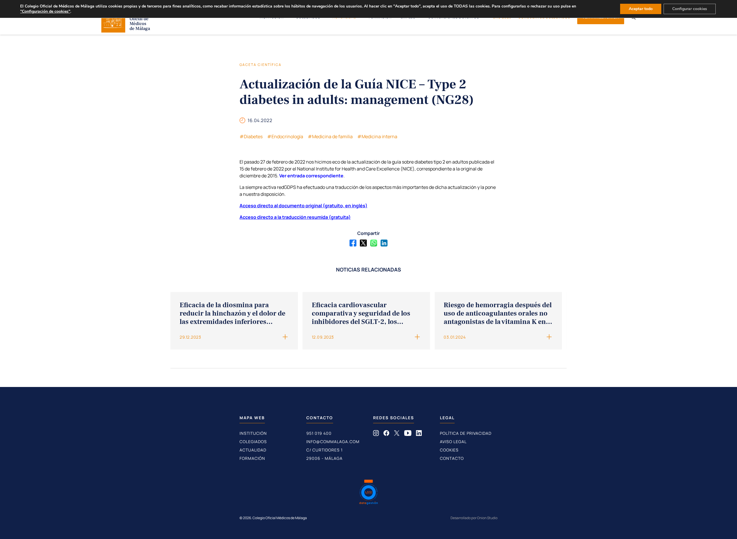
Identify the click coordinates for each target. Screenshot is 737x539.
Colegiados (253, 441)
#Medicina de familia (330, 136)
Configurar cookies (689, 9)
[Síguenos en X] (397, 434)
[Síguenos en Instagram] (376, 434)
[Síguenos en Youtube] (407, 434)
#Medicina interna (377, 136)
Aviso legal (453, 441)
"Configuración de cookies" (45, 11)
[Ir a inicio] (125, 31)
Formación (252, 458)
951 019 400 (319, 433)
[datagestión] (368, 493)
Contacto (452, 458)
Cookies (449, 450)
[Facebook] (352, 243)
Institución (253, 433)
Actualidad (253, 450)
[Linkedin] (384, 243)
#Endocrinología (285, 136)
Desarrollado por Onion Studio (474, 517)
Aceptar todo (641, 9)
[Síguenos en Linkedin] (419, 434)
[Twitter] (363, 243)
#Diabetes (251, 136)
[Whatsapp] (373, 243)
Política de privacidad (465, 433)
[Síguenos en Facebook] (386, 434)
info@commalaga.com (333, 441)
